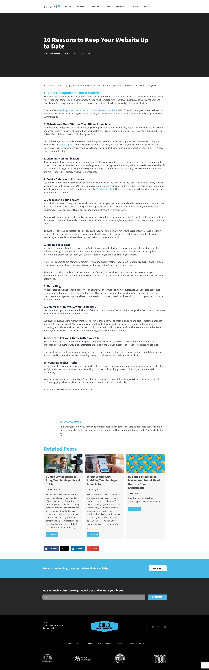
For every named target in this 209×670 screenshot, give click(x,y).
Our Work (68, 6)
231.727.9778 (47, 630)
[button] (164, 6)
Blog (99, 643)
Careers (135, 6)
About (109, 6)
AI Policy (142, 643)
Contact (145, 6)
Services (80, 6)
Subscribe (157, 597)
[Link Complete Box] (63, 496)
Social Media (87, 53)
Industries (95, 6)
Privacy (131, 643)
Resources (120, 6)
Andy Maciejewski (71, 421)
